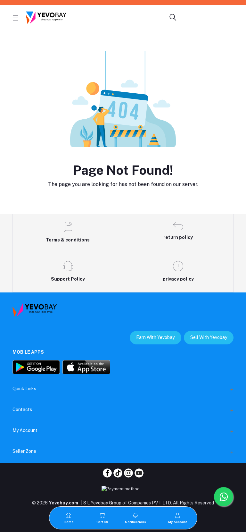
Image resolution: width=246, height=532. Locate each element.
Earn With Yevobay (155, 337)
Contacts (22, 409)
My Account (24, 430)
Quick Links (24, 388)
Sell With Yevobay (208, 337)
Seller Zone (24, 451)
